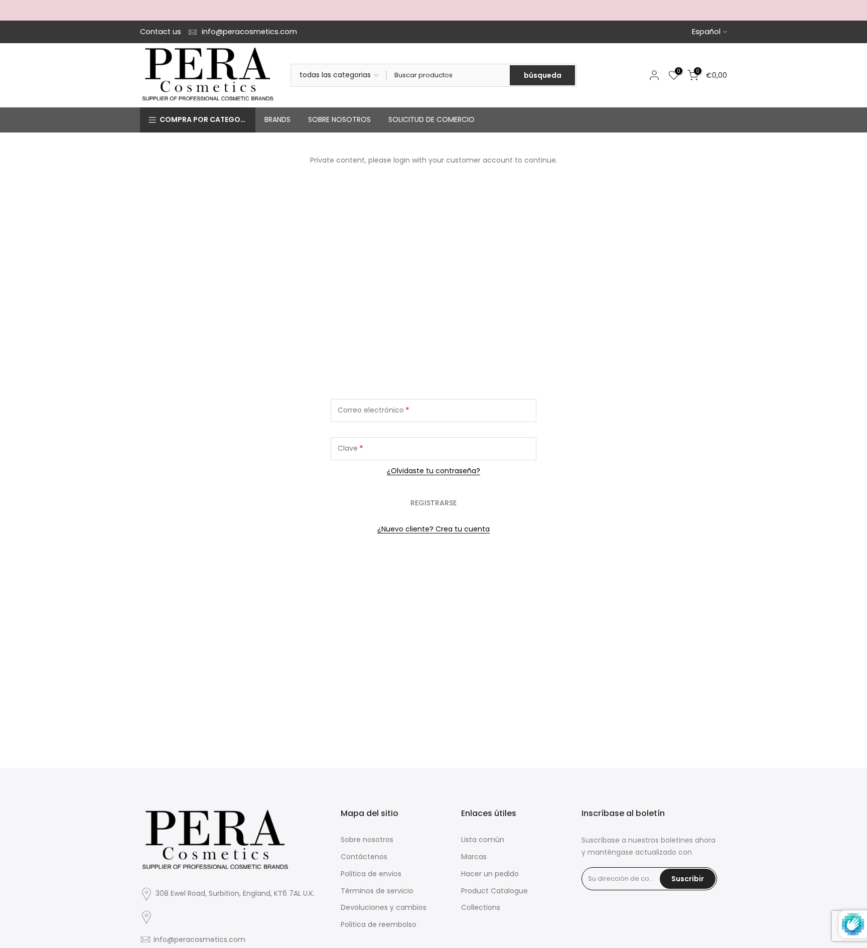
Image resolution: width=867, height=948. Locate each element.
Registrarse (433, 503)
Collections (480, 907)
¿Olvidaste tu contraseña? (433, 471)
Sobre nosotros (367, 840)
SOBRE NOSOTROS (339, 119)
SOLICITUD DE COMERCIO (431, 119)
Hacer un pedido (490, 874)
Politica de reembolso (378, 924)
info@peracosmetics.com (249, 32)
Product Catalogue (494, 891)
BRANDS (277, 119)
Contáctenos (364, 857)
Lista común (482, 840)
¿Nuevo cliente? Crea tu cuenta (433, 529)
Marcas (474, 857)
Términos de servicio (377, 891)
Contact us (160, 32)
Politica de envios (371, 874)
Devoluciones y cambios (383, 907)
